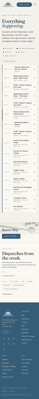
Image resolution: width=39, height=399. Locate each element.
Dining (30, 281)
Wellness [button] (21, 52)
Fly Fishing (14, 281)
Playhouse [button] (9, 48)
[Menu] (35, 4)
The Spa (24, 322)
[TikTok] (4, 344)
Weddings (5, 363)
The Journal (26, 363)
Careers (24, 343)
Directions (25, 370)
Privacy (12, 391)
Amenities (25, 333)
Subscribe (6, 294)
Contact (24, 366)
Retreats (6, 285)
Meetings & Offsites (9, 366)
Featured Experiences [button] (27, 48)
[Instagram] (9, 339)
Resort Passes (27, 340)
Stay (23, 315)
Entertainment (18, 285)
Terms (4, 391)
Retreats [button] (8, 52)
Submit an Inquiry (8, 377)
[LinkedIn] (14, 339)
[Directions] (4, 349)
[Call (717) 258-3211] (9, 344)
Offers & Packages (10, 289)
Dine (23, 326)
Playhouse (25, 329)
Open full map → (11, 236)
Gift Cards (25, 373)
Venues (4, 373)
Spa (23, 281)
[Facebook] (4, 339)
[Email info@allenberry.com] (14, 344)
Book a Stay (24, 4)
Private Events (7, 370)
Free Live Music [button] (11, 56)
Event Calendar (27, 359)
